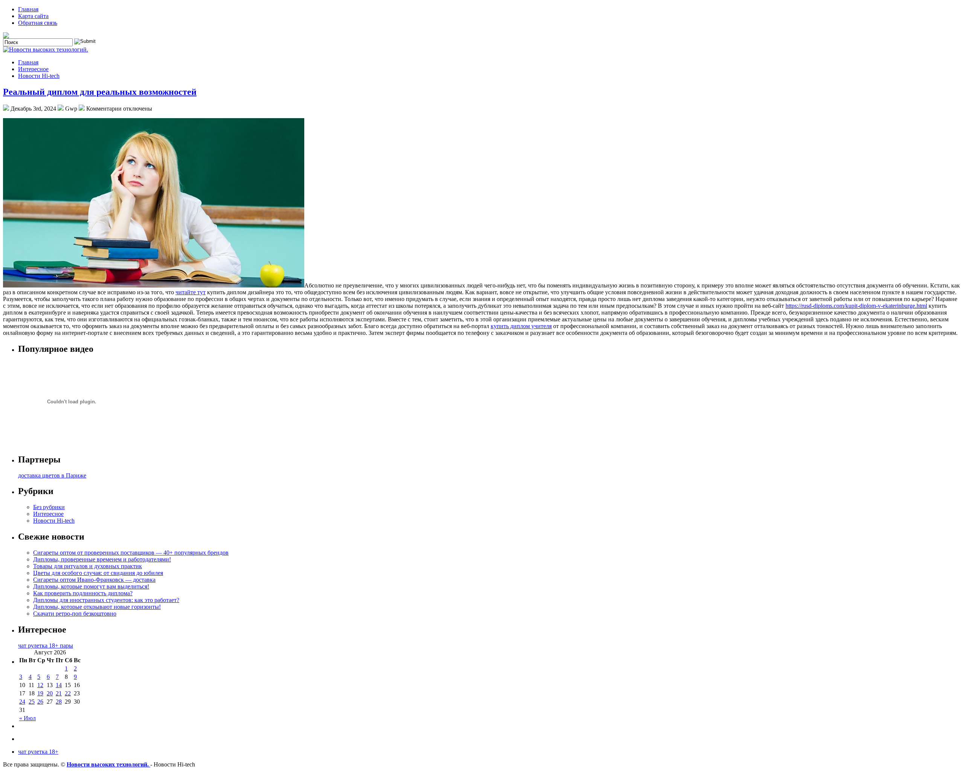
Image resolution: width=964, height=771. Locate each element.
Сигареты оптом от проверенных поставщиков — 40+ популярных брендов (131, 552)
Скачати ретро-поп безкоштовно (74, 613)
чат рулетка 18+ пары (45, 645)
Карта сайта (33, 16)
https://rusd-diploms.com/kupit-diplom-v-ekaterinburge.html (856, 306)
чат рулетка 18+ (38, 751)
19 (40, 693)
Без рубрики (49, 507)
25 (32, 701)
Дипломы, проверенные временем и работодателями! (102, 559)
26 (40, 701)
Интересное (33, 69)
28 (59, 701)
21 (59, 693)
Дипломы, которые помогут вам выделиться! (91, 586)
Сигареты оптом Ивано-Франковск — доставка (94, 579)
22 (68, 693)
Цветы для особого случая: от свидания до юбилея (98, 573)
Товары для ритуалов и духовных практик (87, 566)
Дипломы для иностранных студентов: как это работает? (106, 600)
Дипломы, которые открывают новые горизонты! (97, 607)
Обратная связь (37, 23)
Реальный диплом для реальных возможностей (100, 92)
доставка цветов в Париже (52, 475)
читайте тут (190, 292)
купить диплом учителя (521, 326)
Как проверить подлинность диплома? (83, 593)
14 (59, 685)
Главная (28, 9)
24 (22, 701)
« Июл (27, 718)
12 (40, 685)
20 (50, 693)
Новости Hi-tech (38, 76)
